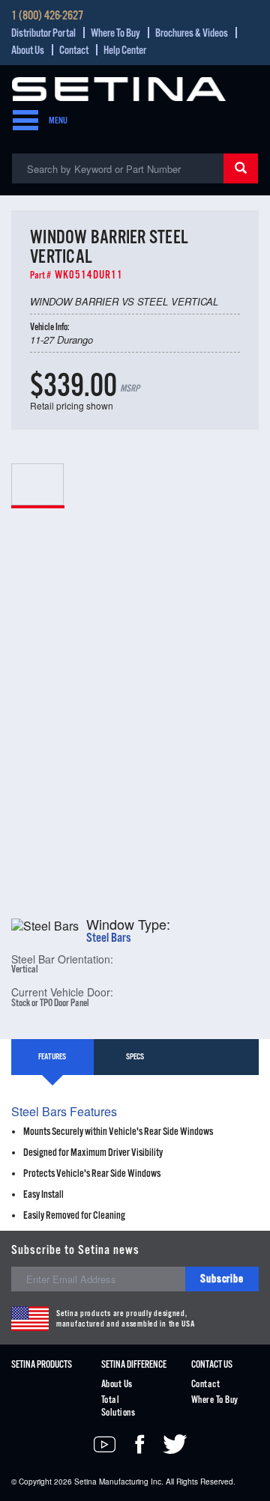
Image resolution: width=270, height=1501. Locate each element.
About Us (27, 50)
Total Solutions (118, 1406)
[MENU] (21, 121)
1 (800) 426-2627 (47, 16)
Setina (85, 1481)
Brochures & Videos (191, 33)
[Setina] (119, 87)
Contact (73, 50)
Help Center (125, 50)
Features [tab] (52, 1057)
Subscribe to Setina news (75, 1250)
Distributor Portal (43, 33)
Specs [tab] (135, 1057)
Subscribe (222, 1279)
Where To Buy (115, 33)
